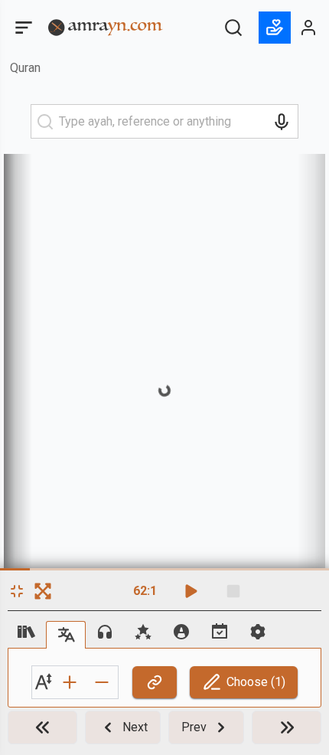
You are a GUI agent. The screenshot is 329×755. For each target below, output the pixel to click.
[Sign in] (309, 27)
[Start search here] (45, 122)
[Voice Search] (281, 122)
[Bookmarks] (143, 632)
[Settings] (258, 632)
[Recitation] (105, 632)
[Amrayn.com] (105, 26)
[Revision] (219, 632)
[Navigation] (27, 632)
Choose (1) (255, 682)
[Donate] (275, 27)
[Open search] (233, 27)
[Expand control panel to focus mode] (43, 591)
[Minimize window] (17, 591)
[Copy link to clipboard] (154, 682)
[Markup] (181, 632)
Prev (194, 727)
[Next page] (42, 727)
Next (135, 727)
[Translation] (66, 634)
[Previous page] (286, 727)
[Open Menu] (22, 27)
